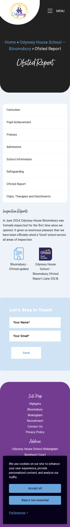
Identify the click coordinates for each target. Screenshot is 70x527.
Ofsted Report (16, 184)
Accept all (35, 488)
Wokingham (35, 415)
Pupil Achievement (19, 122)
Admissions (14, 147)
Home (10, 42)
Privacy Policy (35, 432)
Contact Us (35, 426)
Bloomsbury (35, 409)
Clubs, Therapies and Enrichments (29, 196)
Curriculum (13, 110)
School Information (19, 159)
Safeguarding (15, 171)
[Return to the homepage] (19, 11)
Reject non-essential (35, 500)
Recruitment (35, 421)
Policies (12, 134)
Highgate (35, 403)
